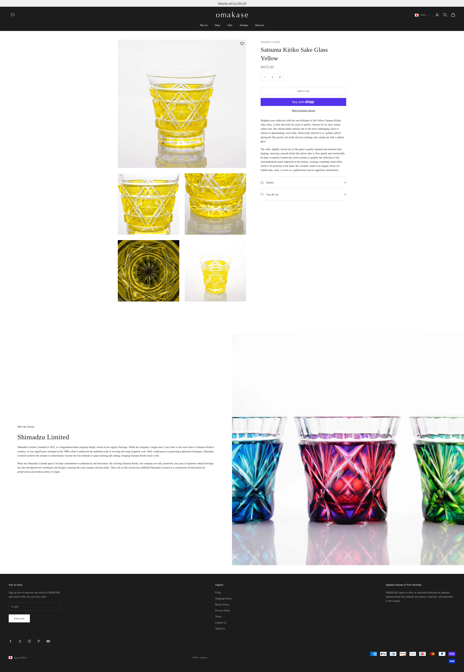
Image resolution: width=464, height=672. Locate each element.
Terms (218, 616)
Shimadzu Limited (270, 41)
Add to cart (303, 91)
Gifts (229, 25)
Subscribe (19, 618)
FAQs (218, 592)
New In (204, 25)
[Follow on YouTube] (48, 641)
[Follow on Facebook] (10, 641)
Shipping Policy (223, 598)
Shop (217, 25)
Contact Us (220, 622)
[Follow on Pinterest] (39, 641)
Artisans (244, 25)
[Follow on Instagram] (29, 641)
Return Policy (222, 604)
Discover (259, 25)
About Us (220, 628)
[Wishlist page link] (12, 15)
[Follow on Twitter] (20, 641)
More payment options (303, 110)
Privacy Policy (222, 610)
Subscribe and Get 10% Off (232, 3)
